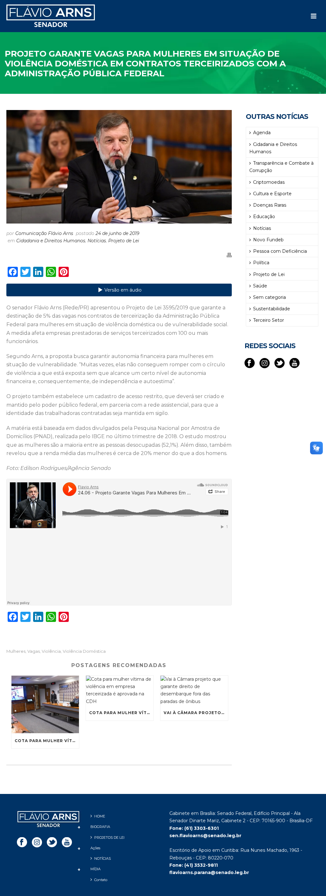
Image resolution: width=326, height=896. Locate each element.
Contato (100, 880)
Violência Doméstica (84, 651)
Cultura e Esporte (272, 193)
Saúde (260, 286)
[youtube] (294, 363)
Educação (264, 216)
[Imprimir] (229, 254)
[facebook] (249, 363)
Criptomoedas (269, 182)
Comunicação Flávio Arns (44, 233)
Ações (95, 848)
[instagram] (264, 363)
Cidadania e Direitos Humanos (50, 241)
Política (261, 262)
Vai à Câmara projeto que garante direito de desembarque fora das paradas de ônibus (196, 712)
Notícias (97, 241)
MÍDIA (95, 869)
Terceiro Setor (268, 320)
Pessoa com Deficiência (280, 251)
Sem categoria (269, 297)
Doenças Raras (269, 205)
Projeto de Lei (123, 241)
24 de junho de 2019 (117, 233)
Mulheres (15, 651)
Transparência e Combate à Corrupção (281, 166)
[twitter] (279, 363)
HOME (99, 816)
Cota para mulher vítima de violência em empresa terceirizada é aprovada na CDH (47, 740)
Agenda (262, 132)
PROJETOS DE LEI (109, 837)
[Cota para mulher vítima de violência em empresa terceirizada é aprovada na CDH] (45, 704)
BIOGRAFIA (100, 826)
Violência (51, 651)
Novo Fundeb (268, 240)
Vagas (33, 651)
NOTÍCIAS (102, 858)
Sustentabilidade (271, 309)
